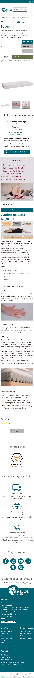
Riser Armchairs (26, 638)
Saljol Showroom (7, 631)
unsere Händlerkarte (20, 144)
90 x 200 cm (27, 42)
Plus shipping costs (6, 62)
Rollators (23, 636)
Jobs (2, 643)
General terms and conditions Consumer (15, 607)
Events (3, 603)
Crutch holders (25, 634)
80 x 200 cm (27, 51)
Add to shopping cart (22, 57)
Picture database (7, 605)
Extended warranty (8, 645)
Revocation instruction (9, 612)
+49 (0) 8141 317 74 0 (17, 535)
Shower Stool (25, 631)
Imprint (3, 618)
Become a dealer (7, 638)
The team (4, 634)
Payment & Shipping (8, 614)
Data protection (6, 616)
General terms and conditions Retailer (14, 610)
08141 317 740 (17, 135)
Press (3, 640)
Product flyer (18, 210)
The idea (4, 636)
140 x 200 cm (27, 46)
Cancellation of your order (8, 621)
